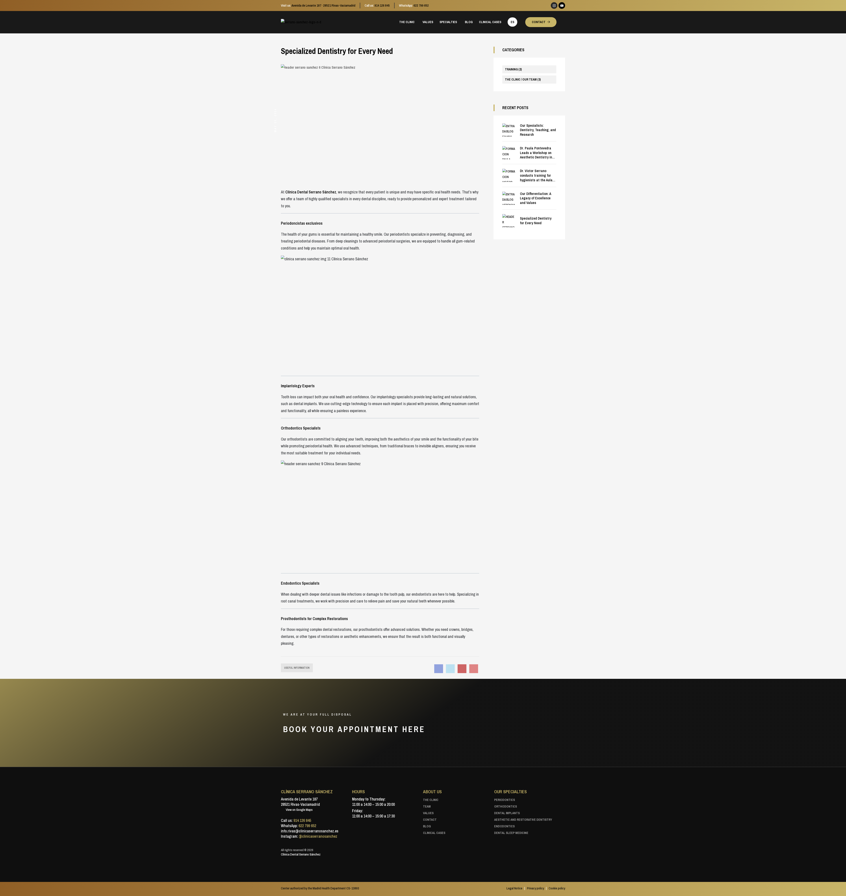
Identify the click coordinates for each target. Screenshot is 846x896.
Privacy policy (535, 888)
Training (513, 69)
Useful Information (297, 668)
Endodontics (504, 826)
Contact (430, 820)
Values (428, 813)
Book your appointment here (355, 729)
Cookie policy (557, 888)
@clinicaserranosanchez (318, 836)
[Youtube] (561, 5)
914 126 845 (382, 5)
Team (427, 806)
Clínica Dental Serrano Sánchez (301, 854)
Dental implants (507, 813)
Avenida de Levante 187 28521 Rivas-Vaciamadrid (300, 801)
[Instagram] (554, 5)
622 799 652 (421, 5)
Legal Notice (514, 888)
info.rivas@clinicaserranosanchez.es (309, 831)
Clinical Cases (434, 833)
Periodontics (504, 800)
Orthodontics (505, 806)
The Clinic (430, 800)
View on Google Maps (299, 809)
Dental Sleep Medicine (511, 833)
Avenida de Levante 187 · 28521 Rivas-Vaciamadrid (323, 5)
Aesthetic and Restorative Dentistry (523, 820)
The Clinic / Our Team (523, 79)
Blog (427, 826)
